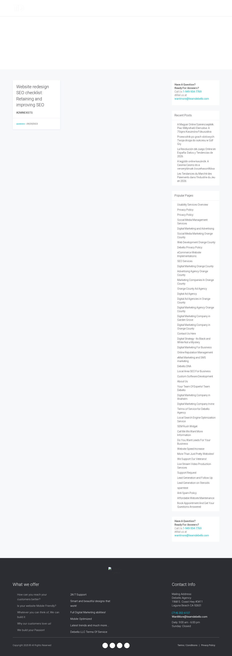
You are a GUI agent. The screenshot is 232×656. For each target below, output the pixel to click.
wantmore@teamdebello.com (192, 98)
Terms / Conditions (187, 645)
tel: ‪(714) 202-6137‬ (204, 8)
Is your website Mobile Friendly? (36, 605)
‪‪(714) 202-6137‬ (181, 613)
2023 (46, 49)
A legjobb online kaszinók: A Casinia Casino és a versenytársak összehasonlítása (196, 165)
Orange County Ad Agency (192, 288)
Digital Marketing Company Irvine (195, 403)
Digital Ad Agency (187, 293)
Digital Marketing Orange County (195, 266)
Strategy (123, 8)
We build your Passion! (31, 630)
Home (35, 49)
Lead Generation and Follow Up (195, 477)
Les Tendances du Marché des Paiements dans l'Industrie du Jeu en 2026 (196, 177)
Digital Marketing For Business (194, 347)
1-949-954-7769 (192, 91)
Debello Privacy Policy (189, 247)
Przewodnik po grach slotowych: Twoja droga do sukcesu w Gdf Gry (196, 140)
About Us (182, 381)
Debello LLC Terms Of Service (88, 632)
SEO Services (184, 261)
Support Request (186, 472)
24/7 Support (78, 594)
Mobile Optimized (81, 619)
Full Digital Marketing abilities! (88, 612)
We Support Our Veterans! (192, 458)
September (60, 49)
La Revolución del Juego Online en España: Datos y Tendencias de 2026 (196, 153)
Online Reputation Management (195, 352)
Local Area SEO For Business (194, 371)
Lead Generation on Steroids (193, 482)
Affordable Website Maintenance (195, 498)
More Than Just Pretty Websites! (195, 453)
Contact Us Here (186, 333)
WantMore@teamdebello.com (189, 616)
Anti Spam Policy (187, 493)
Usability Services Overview (192, 204)
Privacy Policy (185, 209)
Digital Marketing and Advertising (195, 228)
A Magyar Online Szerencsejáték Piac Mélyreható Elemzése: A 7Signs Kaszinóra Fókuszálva (195, 128)
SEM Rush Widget (187, 426)
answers (20, 124)
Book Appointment (173, 8)
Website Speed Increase (190, 448)
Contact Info (145, 8)
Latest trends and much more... (89, 625)
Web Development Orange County (196, 242)
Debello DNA (184, 366)
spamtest (182, 487)
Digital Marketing (65, 8)
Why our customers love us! (34, 623)
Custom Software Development (195, 376)
